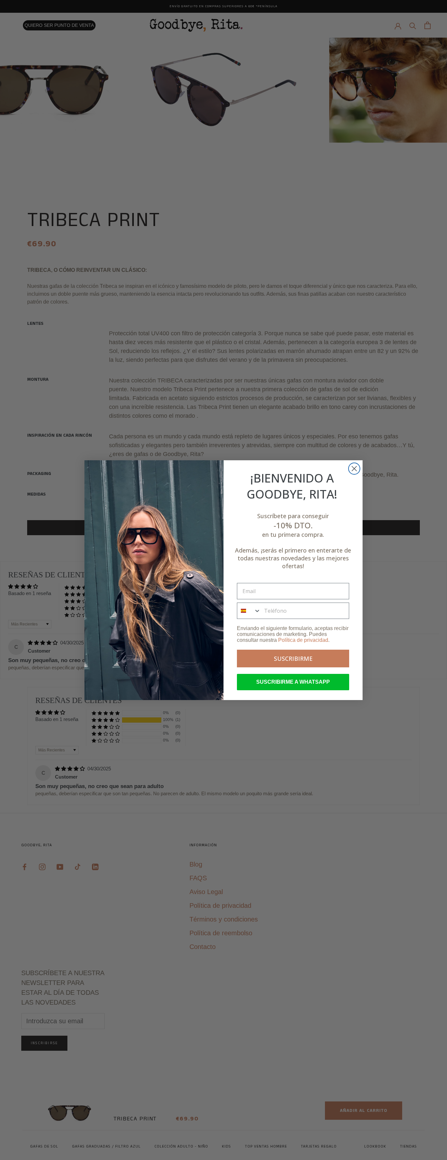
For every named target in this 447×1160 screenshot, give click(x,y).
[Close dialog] (354, 468)
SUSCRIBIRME (293, 658)
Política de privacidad (303, 640)
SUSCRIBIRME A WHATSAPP (293, 682)
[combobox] (249, 611)
